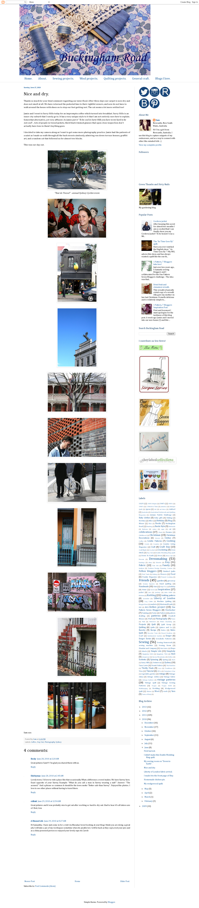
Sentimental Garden (154, 636)
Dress (159, 556)
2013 (144, 707)
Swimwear (157, 663)
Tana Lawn (143, 665)
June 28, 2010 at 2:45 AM (53, 776)
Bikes (151, 521)
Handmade (144, 587)
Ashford (172, 509)
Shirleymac (36, 776)
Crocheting (162, 550)
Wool (157, 691)
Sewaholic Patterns (164, 639)
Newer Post (29, 881)
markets (153, 604)
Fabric (142, 565)
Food (173, 574)
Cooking (171, 541)
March (148, 797)
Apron (148, 509)
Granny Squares (149, 584)
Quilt (154, 624)
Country (156, 544)
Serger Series (145, 639)
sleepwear (145, 657)
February (149, 801)
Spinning (154, 660)
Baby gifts (158, 518)
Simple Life (156, 651)
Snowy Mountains (158, 657)
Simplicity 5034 (147, 654)
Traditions (168, 668)
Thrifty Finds (148, 668)
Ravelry (142, 630)
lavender (146, 598)
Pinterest (152, 621)
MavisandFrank (166, 604)
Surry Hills (145, 663)
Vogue (154, 686)
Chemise (168, 532)
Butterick (172, 526)
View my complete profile (150, 145)
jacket (141, 592)
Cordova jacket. (160, 221)
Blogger (111, 902)
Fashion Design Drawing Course (160, 568)
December (149, 723)
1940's (162, 504)
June (147, 748)
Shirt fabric (164, 648)
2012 (144, 711)
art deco (163, 509)
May (147, 789)
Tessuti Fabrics (157, 665)
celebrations (145, 532)
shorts (144, 651)
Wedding (156, 688)
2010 (144, 719)
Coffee (33, 742)
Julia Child (168, 592)
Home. (28, 78)
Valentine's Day (169, 671)
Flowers (163, 574)
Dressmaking (158, 559)
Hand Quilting (165, 584)
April (147, 793)
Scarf (141, 636)
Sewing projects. (63, 78)
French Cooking (167, 577)
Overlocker (170, 610)
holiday (172, 587)
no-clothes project (155, 607)
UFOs (159, 671)
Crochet (152, 550)
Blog (170, 521)
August (148, 739)
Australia (145, 512)
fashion (141, 568)
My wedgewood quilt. (153, 784)
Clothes (168, 538)
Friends (144, 580)
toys (159, 668)
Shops (172, 648)
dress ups (169, 555)
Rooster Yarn (153, 633)
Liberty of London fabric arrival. (158, 772)
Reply (33, 767)
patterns (155, 616)
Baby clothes (144, 518)
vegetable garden (148, 674)
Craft (153, 547)
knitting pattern (168, 595)
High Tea (163, 586)
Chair (160, 532)
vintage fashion (148, 680)
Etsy (167, 562)
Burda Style (160, 526)
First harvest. (149, 751)
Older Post (124, 881)
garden (160, 581)
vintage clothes (153, 677)
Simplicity (171, 651)
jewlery (157, 592)
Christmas (155, 535)
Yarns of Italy (146, 694)
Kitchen (141, 595)
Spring (165, 660)
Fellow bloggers (147, 571)
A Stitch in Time (152, 506)
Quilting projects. (115, 78)
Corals (147, 544)
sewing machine (146, 645)
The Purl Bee (170, 665)
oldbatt (34, 801)
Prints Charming (166, 621)
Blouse (141, 523)
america (164, 506)
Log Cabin (149, 601)
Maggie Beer (143, 604)
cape (162, 529)
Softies (170, 657)
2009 (144, 806)
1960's (141, 506)
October (148, 731)
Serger (169, 636)
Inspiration (164, 589)
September (149, 735)
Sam (158, 120)
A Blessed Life (37, 821)
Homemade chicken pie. (154, 780)
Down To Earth (147, 556)
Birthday (160, 521)
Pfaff (150, 619)
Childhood (143, 535)
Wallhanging (143, 688)
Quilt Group (166, 624)
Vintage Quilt (150, 683)
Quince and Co (165, 627)
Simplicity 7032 (162, 654)
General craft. (140, 78)
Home (77, 881)
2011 (144, 715)
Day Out (40, 742)
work (165, 691)
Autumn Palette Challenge (161, 515)
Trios (141, 671)
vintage (162, 674)
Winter (149, 691)
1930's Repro (152, 503)
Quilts (152, 627)
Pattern (163, 613)
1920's (141, 504)
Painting (145, 613)
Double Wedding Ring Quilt (165, 553)
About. (42, 78)
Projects (142, 624)
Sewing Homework (164, 643)
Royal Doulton (166, 633)
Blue (150, 523)
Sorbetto (142, 660)
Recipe (153, 630)
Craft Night (142, 550)
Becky (33, 759)
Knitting (151, 595)
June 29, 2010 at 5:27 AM (55, 821)
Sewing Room (165, 645)
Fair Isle (155, 565)
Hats (155, 587)
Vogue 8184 (166, 686)
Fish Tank (145, 574)
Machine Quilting (164, 601)
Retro (163, 630)
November (149, 727)
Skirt (173, 654)
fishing (154, 574)
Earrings (142, 562)
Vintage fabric (169, 677)
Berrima (142, 521)
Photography (50, 742)
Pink (143, 621)
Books (158, 523)
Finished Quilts (169, 571)
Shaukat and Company (148, 648)
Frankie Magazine (149, 577)
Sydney (58, 742)
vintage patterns (166, 680)
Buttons (145, 529)
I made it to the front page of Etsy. (158, 776)
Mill (140, 607)
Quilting (142, 627)
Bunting (149, 526)
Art (155, 509)
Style (173, 660)
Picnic (173, 619)
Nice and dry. (149, 768)
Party (154, 613)
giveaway (171, 581)
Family (166, 565)
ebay (150, 562)
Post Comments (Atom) (45, 886)
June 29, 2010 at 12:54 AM (49, 801)
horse (153, 589)
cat (170, 529)
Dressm (141, 559)
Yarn (173, 691)
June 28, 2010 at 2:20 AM (48, 759)
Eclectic (158, 562)
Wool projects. (89, 78)
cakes (154, 529)
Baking (169, 518)
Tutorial (150, 671)
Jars (149, 592)
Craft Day (165, 547)
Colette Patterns (154, 541)
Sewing (144, 642)
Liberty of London (164, 598)
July (146, 743)
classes (157, 538)
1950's (170, 503)
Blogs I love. (162, 78)
